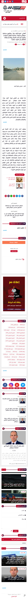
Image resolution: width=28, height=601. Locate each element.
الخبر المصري (14, 596)
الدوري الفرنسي (21, 341)
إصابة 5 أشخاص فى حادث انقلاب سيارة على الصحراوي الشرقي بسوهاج (14, 562)
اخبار (22, 325)
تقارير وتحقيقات (20, 346)
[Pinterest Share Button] (17, 196)
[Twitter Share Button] (19, 196)
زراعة (15, 351)
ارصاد (13, 330)
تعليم (14, 343)
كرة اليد (14, 357)
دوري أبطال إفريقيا (20, 349)
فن (5, 354)
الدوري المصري (10, 341)
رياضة (22, 351)
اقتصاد (6, 330)
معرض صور (21, 362)
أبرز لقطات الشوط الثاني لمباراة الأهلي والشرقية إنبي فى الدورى (14, 499)
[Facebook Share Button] (22, 196)
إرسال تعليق (14, 251)
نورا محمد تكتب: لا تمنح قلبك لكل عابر (11, 178)
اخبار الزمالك (21, 327)
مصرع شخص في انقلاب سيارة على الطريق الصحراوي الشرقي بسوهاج (11, 420)
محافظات (11, 359)
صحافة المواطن (20, 354)
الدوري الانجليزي (10, 335)
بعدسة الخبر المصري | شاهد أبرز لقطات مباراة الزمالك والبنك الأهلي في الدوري (14, 483)
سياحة (8, 351)
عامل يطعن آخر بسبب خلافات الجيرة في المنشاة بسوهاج (14, 447)
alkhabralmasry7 (21, 464)
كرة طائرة (7, 357)
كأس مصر (22, 357)
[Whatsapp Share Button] (11, 196)
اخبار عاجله (12, 327)
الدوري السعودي (10, 338)
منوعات (22, 365)
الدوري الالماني (21, 335)
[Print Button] (6, 196)
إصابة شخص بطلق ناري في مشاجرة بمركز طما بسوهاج (11, 409)
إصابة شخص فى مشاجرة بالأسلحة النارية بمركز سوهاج (10, 399)
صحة (12, 354)
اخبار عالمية (21, 330)
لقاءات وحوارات (21, 359)
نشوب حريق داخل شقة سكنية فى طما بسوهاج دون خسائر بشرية (14, 578)
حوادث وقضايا (10, 346)
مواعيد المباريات (13, 365)
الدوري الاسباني (10, 333)
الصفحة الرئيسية (20, 31)
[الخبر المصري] (14, 9)
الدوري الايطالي (21, 338)
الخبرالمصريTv (21, 333)
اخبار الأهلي (14, 325)
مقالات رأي (13, 31)
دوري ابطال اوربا (8, 349)
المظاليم (22, 343)
